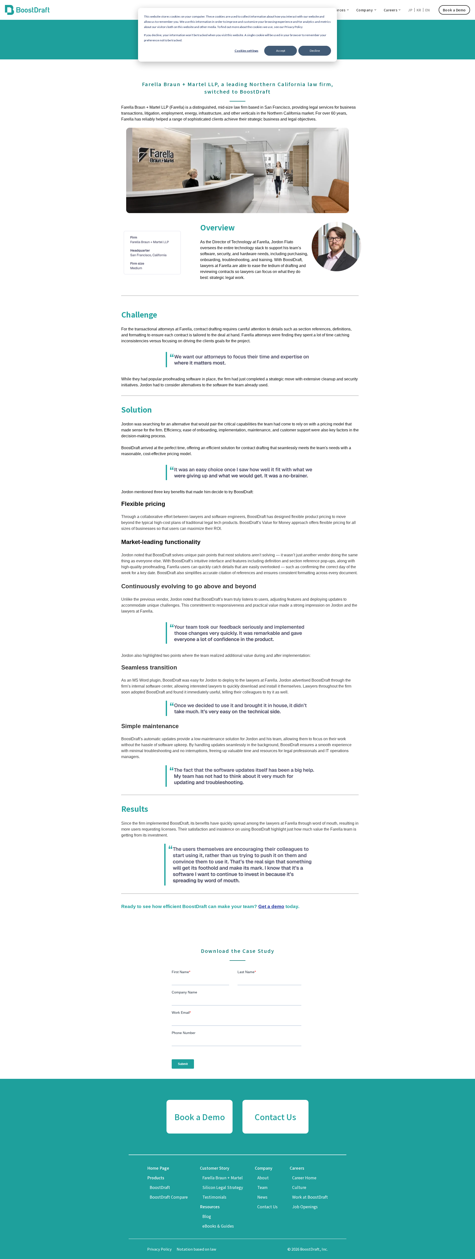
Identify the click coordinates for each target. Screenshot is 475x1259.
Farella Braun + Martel (222, 1178)
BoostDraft (160, 1187)
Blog (206, 1216)
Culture (299, 1187)
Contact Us (267, 1207)
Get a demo (271, 906)
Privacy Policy (159, 1249)
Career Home (304, 1178)
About (263, 1178)
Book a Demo (454, 9)
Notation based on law (196, 1249)
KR (419, 9)
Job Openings (305, 1207)
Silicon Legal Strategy (222, 1187)
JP (410, 9)
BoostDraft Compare (169, 1197)
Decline (315, 50)
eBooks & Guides (218, 1226)
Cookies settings (246, 50)
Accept (280, 50)
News (262, 1197)
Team (262, 1187)
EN (427, 9)
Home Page (158, 1168)
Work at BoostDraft (310, 1197)
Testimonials (214, 1197)
